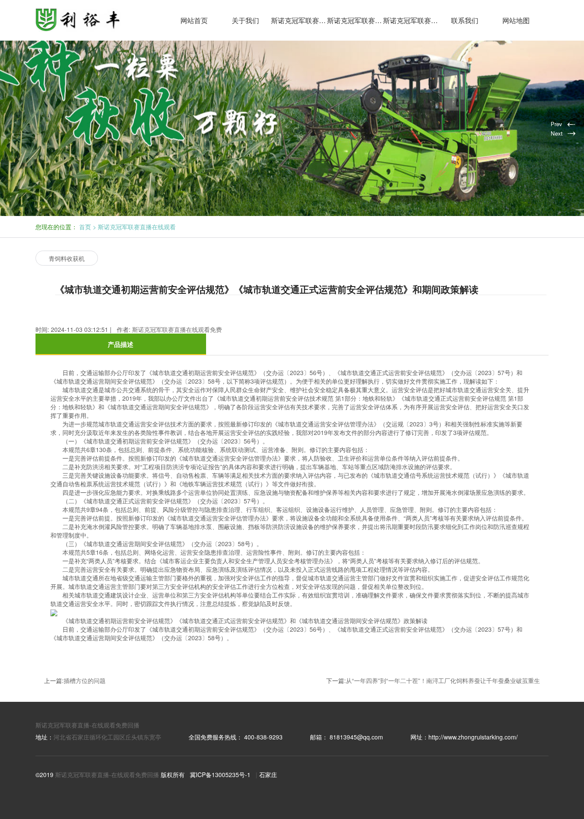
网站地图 (516, 20)
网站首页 (194, 20)
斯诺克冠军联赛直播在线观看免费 (355, 20)
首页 (85, 226)
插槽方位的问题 (85, 680)
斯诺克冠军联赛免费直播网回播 (411, 20)
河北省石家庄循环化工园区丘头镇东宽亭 (107, 737)
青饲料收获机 (67, 258)
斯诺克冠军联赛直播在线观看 (299, 20)
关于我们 (245, 20)
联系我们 (464, 20)
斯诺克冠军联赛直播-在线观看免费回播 (87, 725)
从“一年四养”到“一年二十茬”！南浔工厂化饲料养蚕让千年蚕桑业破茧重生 (443, 680)
